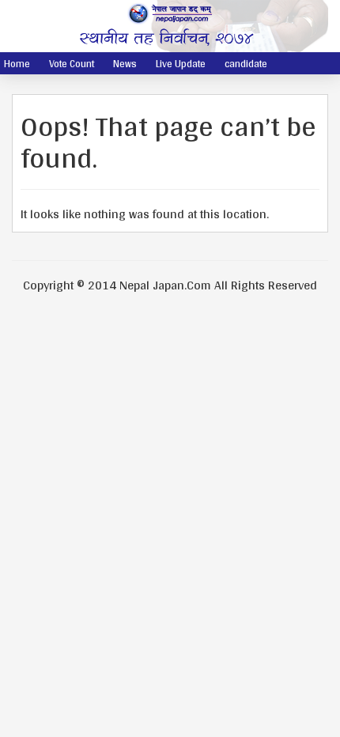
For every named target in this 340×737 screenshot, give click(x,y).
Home (17, 64)
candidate (246, 64)
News (125, 64)
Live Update (181, 64)
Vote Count (71, 64)
